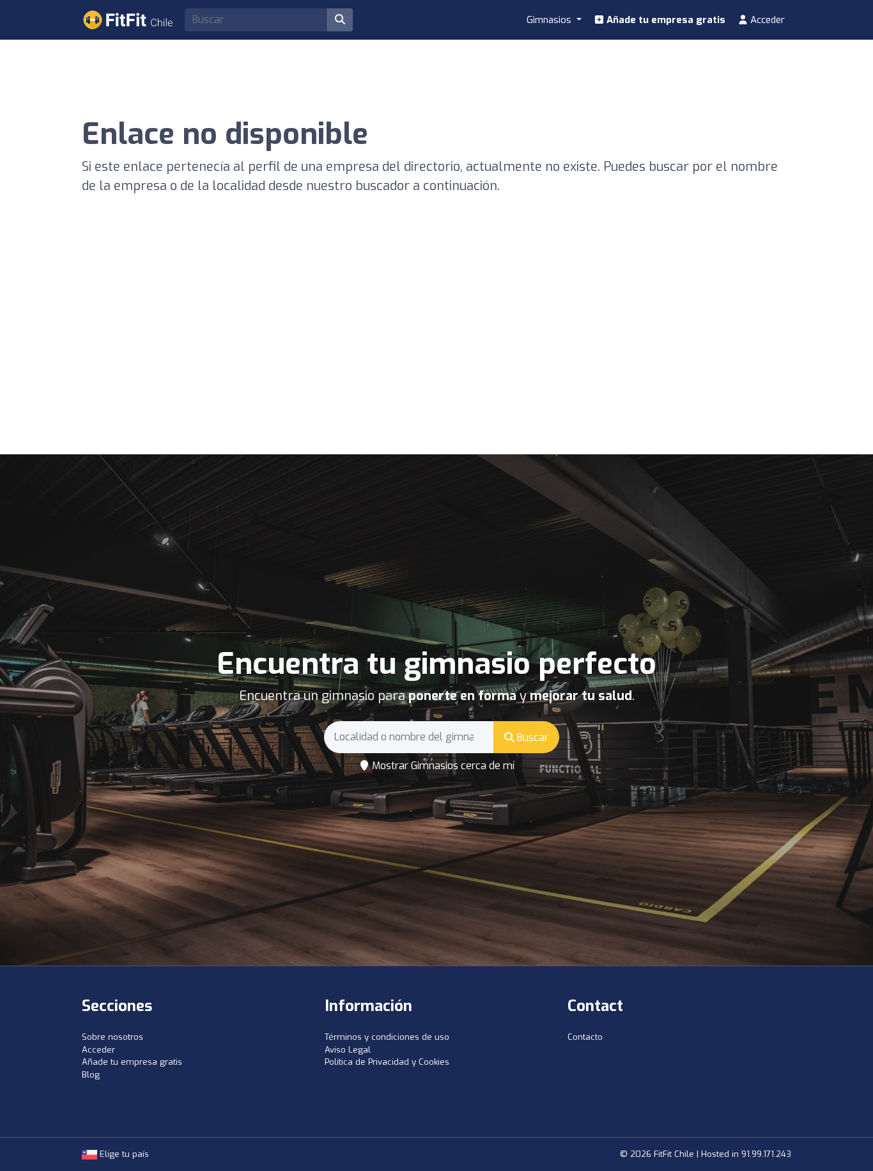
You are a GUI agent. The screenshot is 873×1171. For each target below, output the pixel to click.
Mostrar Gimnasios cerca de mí (441, 765)
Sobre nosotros (112, 1037)
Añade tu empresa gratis (664, 19)
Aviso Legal (348, 1049)
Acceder (766, 19)
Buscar (531, 737)
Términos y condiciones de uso (387, 1037)
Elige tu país (123, 1154)
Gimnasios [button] (550, 19)
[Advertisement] (436, 358)
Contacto (585, 1037)
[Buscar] (340, 19)
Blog (91, 1074)
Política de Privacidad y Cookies (387, 1061)
